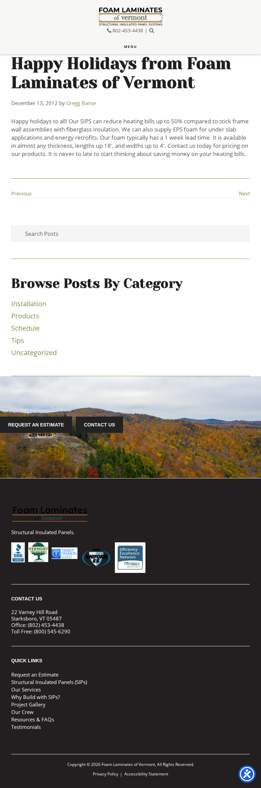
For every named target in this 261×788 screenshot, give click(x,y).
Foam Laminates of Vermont (130, 16)
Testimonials (26, 726)
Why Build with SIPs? (35, 697)
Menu (130, 46)
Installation (28, 303)
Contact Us (99, 424)
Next (244, 193)
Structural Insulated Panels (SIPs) (49, 682)
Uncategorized (34, 352)
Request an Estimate (36, 424)
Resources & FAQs (32, 719)
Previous (21, 193)
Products (25, 315)
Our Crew (22, 711)
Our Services (26, 689)
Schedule (25, 328)
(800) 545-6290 (52, 631)
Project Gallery (28, 704)
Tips (17, 340)
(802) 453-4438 (46, 624)
